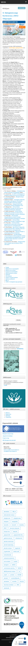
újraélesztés (6, 588)
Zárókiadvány (20, 348)
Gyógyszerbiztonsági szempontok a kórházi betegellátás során (13, 204)
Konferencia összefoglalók (11, 271)
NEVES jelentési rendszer (11, 273)
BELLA (7, 280)
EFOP (5, 528)
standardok (6, 581)
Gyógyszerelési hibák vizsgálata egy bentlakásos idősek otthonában (14, 243)
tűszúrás (22, 581)
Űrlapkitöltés (8, 417)
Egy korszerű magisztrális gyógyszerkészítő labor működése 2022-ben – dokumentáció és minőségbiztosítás (14, 228)
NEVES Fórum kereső (11, 270)
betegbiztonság (17, 518)
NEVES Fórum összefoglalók (12, 269)
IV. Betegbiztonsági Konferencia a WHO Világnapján (10, 16)
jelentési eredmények (8, 541)
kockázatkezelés (7, 555)
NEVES (3, 2)
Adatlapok (8, 274)
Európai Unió (7, 531)
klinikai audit (16, 551)
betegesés (6, 521)
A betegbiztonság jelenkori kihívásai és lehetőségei (14, 191)
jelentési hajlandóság (8, 545)
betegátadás (15, 521)
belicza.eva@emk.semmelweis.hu (11, 449)
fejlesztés (15, 531)
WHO (18, 584)
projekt (5, 574)
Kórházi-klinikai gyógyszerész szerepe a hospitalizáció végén (14, 220)
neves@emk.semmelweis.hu (10, 451)
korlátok (15, 561)
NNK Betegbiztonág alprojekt (9, 440)
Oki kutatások (9, 276)
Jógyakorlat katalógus (7, 436)
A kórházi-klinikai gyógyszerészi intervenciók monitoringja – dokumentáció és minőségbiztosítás (13, 224)
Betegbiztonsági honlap (8, 433)
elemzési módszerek (14, 528)
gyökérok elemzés (8, 538)
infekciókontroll (18, 538)
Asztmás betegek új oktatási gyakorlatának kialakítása (14, 232)
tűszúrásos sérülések (8, 584)
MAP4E (13, 564)
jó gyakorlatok (7, 551)
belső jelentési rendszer (9, 515)
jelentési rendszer (8, 548)
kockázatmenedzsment (9, 558)
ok (19, 571)
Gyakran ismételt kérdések (12, 277)
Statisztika (8, 415)
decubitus (21, 525)
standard (6, 578)
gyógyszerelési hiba (18, 535)
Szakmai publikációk (10, 279)
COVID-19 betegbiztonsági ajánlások (14, 282)
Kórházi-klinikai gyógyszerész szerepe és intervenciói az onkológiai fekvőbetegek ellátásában (13, 208)
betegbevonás (7, 518)
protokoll (12, 574)
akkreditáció (6, 511)
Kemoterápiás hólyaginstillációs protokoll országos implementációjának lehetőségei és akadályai (14, 217)
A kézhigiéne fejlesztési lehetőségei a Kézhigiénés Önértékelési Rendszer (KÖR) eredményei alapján (14, 201)
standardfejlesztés (15, 578)
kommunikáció (7, 561)
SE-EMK (19, 574)
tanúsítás (14, 581)
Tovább (5, 385)
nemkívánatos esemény (9, 568)
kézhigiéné (6, 564)
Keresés (18, 320)
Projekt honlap (6, 438)
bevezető (14, 525)
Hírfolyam (21, 8)
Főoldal (7, 267)
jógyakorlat (17, 548)
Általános (8, 412)
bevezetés (6, 525)
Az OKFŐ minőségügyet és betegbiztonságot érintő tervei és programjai (14, 194)
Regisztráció (8, 414)
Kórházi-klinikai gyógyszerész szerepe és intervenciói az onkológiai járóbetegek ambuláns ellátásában (14, 212)
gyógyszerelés (7, 535)
